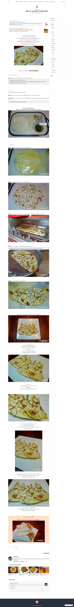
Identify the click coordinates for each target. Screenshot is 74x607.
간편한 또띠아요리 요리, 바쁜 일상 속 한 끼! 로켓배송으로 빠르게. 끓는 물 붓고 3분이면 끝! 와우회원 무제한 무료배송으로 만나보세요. (25, 24)
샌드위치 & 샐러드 (40, 1)
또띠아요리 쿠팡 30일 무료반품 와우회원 (17, 22)
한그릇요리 (34, 1)
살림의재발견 (53, 70)
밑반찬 (53, 41)
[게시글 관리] (12, 547)
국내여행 (53, 64)
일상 (54, 1)
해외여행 (53, 66)
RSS (26, 561)
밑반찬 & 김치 (25, 1)
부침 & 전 (30, 1)
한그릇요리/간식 (37, 9)
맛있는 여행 (51, 1)
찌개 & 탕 (53, 28)
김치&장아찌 (53, 43)
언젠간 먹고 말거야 (13, 583)
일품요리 (21, 1)
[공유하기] (11, 547)
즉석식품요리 (46, 1)
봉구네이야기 (53, 72)
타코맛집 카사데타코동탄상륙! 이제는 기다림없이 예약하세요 (21, 29)
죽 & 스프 (53, 53)
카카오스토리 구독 (16, 561)
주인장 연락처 (53, 20)
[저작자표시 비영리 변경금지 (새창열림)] (19, 547)
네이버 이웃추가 (22, 561)
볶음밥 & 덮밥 (54, 49)
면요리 (53, 51)
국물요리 (17, 1)
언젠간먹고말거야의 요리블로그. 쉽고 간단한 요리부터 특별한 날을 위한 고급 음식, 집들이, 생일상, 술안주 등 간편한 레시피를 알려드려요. (27, 585)
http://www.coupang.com (13, 20)
